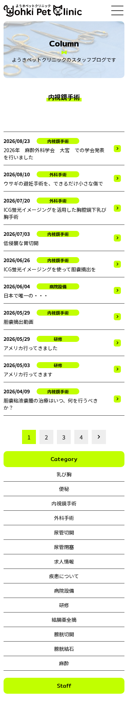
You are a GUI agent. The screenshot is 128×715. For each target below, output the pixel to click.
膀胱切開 (64, 634)
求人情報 (64, 561)
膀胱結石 (64, 648)
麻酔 (64, 663)
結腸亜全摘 (64, 619)
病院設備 (64, 590)
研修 (64, 605)
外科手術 (64, 517)
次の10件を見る (98, 437)
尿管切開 (64, 532)
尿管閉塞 (64, 546)
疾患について (64, 576)
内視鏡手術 (64, 503)
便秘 (64, 488)
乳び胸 (64, 474)
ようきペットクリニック (33, 6)
